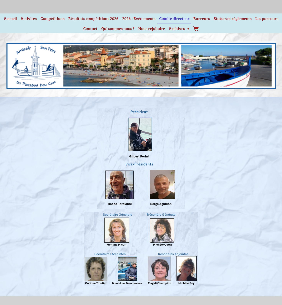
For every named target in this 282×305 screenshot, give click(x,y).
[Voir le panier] (196, 28)
